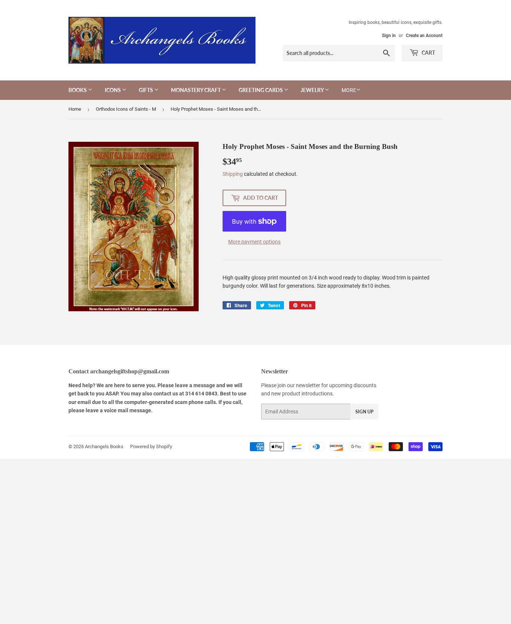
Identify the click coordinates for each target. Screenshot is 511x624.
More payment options (254, 242)
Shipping (233, 174)
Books (78, 90)
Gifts (146, 90)
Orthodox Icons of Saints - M (126, 109)
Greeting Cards (261, 90)
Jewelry (313, 90)
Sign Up (364, 412)
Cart (427, 52)
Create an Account (424, 35)
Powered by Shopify (151, 446)
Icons (113, 90)
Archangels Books (104, 446)
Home (74, 109)
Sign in (389, 35)
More (349, 90)
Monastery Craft (196, 90)
